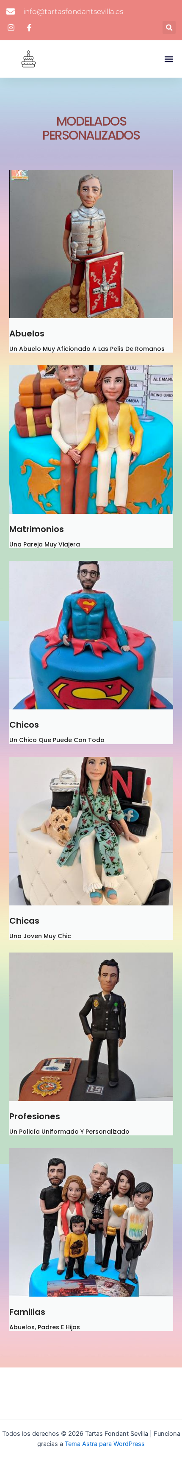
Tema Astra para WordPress (105, 1444)
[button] (169, 27)
